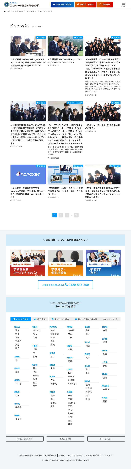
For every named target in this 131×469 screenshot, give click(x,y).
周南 (88, 372)
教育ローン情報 (65, 439)
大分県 (104, 362)
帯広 (17, 348)
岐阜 (53, 379)
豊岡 (70, 420)
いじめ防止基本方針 (75, 455)
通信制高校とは (50, 455)
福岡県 (87, 381)
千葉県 (34, 345)
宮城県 (17, 356)
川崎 (53, 337)
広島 (88, 357)
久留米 (89, 391)
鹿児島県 (105, 385)
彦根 (70, 349)
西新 (88, 395)
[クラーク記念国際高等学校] (21, 4)
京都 (70, 361)
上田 (53, 368)
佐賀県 (104, 326)
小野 (70, 416)
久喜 (35, 337)
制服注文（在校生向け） (25, 439)
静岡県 (52, 392)
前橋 (17, 395)
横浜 (53, 330)
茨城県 (17, 415)
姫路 (70, 424)
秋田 (17, 371)
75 (76, 215)
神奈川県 (53, 326)
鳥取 (88, 330)
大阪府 (69, 369)
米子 (88, 333)
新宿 (35, 368)
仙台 (17, 360)
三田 (70, 406)
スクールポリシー (106, 439)
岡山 (88, 345)
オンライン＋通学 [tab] (61, 319)
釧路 (17, 344)
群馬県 (17, 392)
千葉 (35, 349)
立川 (35, 382)
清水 (53, 406)
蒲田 (35, 386)
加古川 (71, 413)
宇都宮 (18, 407)
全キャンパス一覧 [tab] (110, 319)
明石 (70, 409)
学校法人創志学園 (26, 455)
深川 (17, 330)
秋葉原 (36, 375)
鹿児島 (106, 389)
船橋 (35, 356)
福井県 (52, 353)
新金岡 (71, 379)
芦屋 (70, 395)
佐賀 (105, 330)
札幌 (17, 337)
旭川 (17, 333)
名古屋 (71, 330)
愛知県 (69, 326)
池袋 (35, 371)
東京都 (34, 364)
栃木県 (17, 403)
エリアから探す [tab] (22, 319)
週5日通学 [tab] (41, 319)
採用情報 (62, 455)
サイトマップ (107, 455)
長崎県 (104, 338)
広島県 (87, 354)
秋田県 (17, 368)
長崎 (105, 342)
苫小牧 (18, 341)
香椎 (88, 399)
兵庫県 (69, 392)
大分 (105, 365)
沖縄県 (104, 397)
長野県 (52, 364)
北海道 (17, 326)
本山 (70, 333)
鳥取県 (87, 326)
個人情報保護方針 (92, 455)
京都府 (69, 357)
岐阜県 (52, 376)
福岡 (88, 384)
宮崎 (105, 377)
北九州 (89, 388)
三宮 (70, 399)
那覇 (105, 401)
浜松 (53, 399)
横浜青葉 (55, 333)
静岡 (53, 395)
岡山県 (87, 342)
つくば (18, 418)
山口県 (87, 365)
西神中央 (72, 402)
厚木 (53, 341)
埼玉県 (34, 326)
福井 (53, 356)
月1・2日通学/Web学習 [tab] (87, 319)
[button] (124, 4)
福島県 (17, 380)
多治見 (54, 383)
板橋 (35, 378)
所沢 (35, 333)
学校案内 (38, 455)
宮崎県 (104, 374)
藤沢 (53, 344)
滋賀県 (69, 345)
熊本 (105, 353)
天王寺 (71, 376)
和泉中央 (72, 383)
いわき (18, 383)
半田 (70, 337)
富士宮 (54, 402)
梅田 (70, 372)
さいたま (37, 330)
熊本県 (104, 350)
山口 (88, 369)
